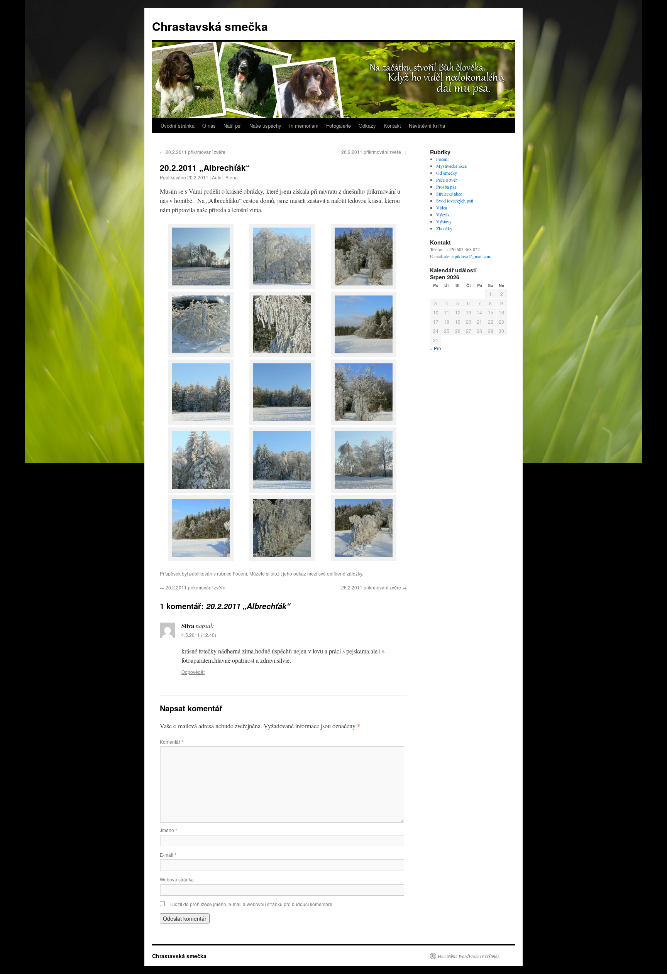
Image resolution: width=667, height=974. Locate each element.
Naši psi (232, 125)
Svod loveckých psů (454, 201)
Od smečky (446, 173)
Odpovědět (193, 671)
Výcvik (443, 214)
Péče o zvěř (446, 180)
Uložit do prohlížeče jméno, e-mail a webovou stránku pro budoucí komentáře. (252, 904)
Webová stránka (177, 879)
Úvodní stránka (178, 125)
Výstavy (444, 221)
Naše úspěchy (265, 125)
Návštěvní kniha (427, 125)
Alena (231, 177)
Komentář (171, 741)
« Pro (435, 348)
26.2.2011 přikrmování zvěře (374, 152)
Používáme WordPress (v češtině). (469, 956)
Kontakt (392, 125)
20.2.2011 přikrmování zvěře (192, 152)
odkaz (299, 573)
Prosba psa (446, 187)
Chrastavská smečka (210, 26)
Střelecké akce (449, 194)
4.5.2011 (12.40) (198, 634)
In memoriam (303, 125)
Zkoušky (444, 228)
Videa (441, 207)
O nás (209, 125)
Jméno (168, 830)
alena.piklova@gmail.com (467, 256)
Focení (240, 573)
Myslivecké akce (451, 166)
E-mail (168, 854)
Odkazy (367, 125)
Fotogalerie (338, 125)
